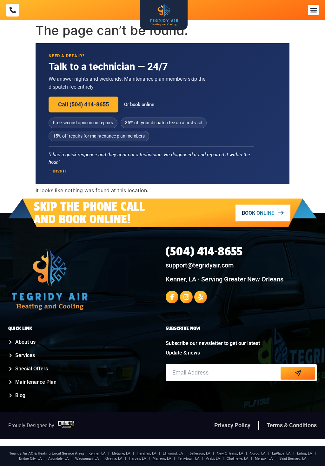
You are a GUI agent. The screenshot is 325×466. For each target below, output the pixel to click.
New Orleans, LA (230, 453)
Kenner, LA (97, 453)
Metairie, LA (121, 453)
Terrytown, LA (188, 458)
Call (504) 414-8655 (83, 104)
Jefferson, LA (199, 453)
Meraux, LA (264, 458)
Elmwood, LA (173, 453)
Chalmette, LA (237, 458)
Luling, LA (304, 453)
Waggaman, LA (87, 458)
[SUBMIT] (298, 373)
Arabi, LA (213, 458)
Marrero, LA (162, 458)
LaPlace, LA (281, 453)
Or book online (139, 104)
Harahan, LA (146, 453)
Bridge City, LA (30, 458)
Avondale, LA (58, 458)
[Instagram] (186, 297)
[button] (313, 10)
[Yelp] (200, 297)
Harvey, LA (137, 458)
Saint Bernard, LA (292, 458)
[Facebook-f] (172, 297)
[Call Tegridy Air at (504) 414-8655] (12, 10)
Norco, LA (257, 453)
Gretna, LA (113, 458)
